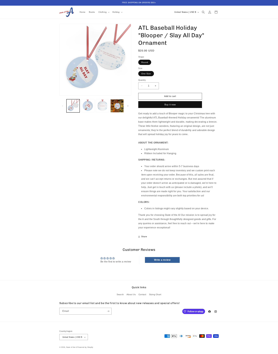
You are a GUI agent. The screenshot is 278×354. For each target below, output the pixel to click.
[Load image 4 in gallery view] (117, 105)
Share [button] (144, 236)
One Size (146, 73)
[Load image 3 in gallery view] (102, 105)
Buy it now (170, 104)
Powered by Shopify (85, 347)
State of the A (71, 347)
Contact (142, 294)
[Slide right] (128, 106)
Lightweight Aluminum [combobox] (156, 149)
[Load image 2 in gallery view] (87, 105)
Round (144, 62)
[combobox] (178, 138)
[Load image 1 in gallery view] (73, 105)
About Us (131, 294)
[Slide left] (62, 106)
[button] (104, 12)
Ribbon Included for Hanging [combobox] (160, 153)
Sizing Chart (155, 294)
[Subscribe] (108, 311)
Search (120, 294)
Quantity (142, 80)
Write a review (162, 260)
